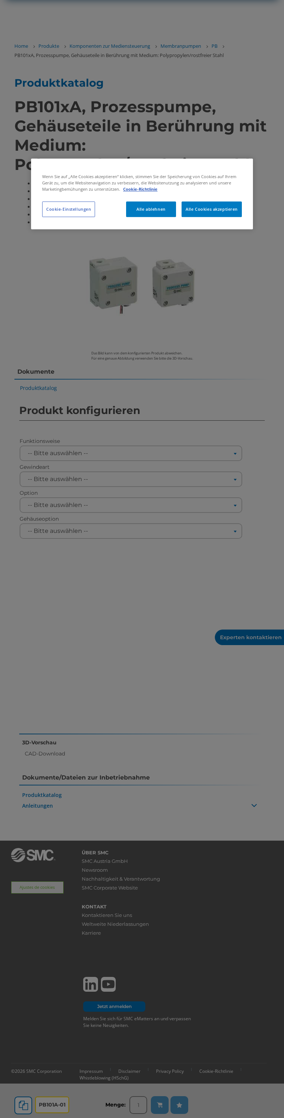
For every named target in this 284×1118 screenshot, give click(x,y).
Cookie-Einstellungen (68, 209)
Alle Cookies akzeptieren (212, 209)
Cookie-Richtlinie (140, 189)
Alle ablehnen (150, 209)
